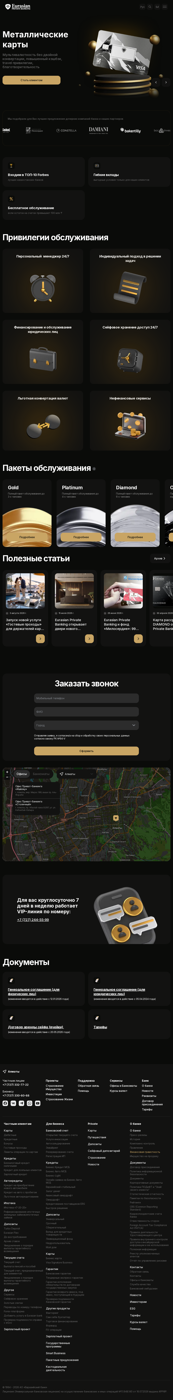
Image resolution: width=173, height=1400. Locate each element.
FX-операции (53, 1329)
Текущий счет (12, 1262)
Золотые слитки (13, 1302)
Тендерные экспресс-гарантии (64, 1277)
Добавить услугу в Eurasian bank (23, 1315)
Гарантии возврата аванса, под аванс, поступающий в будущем (65, 1293)
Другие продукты (58, 1308)
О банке (147, 1085)
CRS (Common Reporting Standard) (144, 1208)
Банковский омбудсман (143, 1288)
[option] (36, 790)
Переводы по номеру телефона (23, 1307)
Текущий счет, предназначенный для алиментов (23, 1272)
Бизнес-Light (53, 1175)
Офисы (22, 774)
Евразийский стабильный (60, 1186)
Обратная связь (88, 1085)
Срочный (51, 1223)
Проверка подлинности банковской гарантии (60, 1300)
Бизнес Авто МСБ (56, 1171)
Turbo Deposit (12, 1228)
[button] (116, 818)
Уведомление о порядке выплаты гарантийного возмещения (18, 1248)
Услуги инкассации (57, 1139)
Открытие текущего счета (62, 1135)
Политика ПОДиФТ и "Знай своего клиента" (146, 1188)
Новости (147, 1090)
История (135, 1139)
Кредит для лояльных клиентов (23, 1170)
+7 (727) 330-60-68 (16, 1095)
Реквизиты (149, 1096)
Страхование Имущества (55, 1087)
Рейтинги (135, 1202)
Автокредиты (13, 1180)
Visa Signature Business (59, 1262)
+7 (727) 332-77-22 (16, 1084)
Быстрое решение (57, 1208)
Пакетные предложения (62, 1360)
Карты (8, 1130)
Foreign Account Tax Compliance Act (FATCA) (148, 1226)
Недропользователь (58, 1243)
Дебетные (10, 1135)
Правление (136, 1147)
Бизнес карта (54, 1258)
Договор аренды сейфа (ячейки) (36, 1027)
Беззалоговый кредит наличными (17, 1164)
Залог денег (53, 1191)
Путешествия (97, 1137)
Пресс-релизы (138, 1135)
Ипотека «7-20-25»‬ (15, 1207)
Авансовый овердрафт (59, 1195)
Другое (9, 1290)
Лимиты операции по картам (21, 1151)
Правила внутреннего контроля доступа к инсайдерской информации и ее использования (149, 1242)
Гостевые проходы (15, 1147)
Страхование (97, 1157)
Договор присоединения (152, 1102)
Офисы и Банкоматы (123, 1085)
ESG (132, 1308)
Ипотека (9, 1203)
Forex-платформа (14, 1311)
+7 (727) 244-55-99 (33, 920)
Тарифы (100, 1027)
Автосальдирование (58, 1143)
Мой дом (51, 1247)
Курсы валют (118, 1090)
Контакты (136, 1267)
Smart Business (55, 1353)
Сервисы (9, 1294)
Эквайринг (52, 1147)
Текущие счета (14, 1257)
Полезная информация (143, 1249)
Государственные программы (58, 1344)
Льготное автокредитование (21, 1196)
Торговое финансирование (62, 1321)
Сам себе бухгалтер (58, 1317)
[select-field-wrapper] (86, 725)
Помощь (83, 1090)
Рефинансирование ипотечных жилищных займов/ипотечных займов (22, 1214)
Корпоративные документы (146, 1182)
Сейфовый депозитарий (104, 1150)
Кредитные (10, 1139)
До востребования (15, 1237)
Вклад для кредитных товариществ (59, 1233)
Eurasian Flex (11, 1232)
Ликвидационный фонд (59, 1238)
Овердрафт (53, 1199)
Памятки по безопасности (145, 1198)
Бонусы (8, 1143)
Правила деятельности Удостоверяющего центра (146, 1234)
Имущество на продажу (144, 1156)
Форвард (51, 1325)
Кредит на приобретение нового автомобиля (19, 1187)
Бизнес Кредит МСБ (58, 1167)
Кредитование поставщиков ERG (65, 1203)
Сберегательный (56, 1227)
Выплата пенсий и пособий (19, 1266)
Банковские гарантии (58, 1273)
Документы (138, 1162)
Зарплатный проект (17, 1329)
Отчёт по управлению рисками (148, 1260)
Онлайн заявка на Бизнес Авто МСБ (64, 1181)
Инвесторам (138, 1301)
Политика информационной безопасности (146, 1173)
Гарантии (52, 1269)
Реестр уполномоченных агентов (145, 1255)
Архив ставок (12, 1241)
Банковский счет (57, 1130)
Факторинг (52, 1312)
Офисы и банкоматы (141, 1280)
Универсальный (55, 1219)
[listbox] (36, 798)
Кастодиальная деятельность (56, 1368)
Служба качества (140, 1284)
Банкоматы (41, 774)
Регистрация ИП (55, 1156)
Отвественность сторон (144, 1220)
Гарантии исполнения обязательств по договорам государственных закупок (63, 1284)
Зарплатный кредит (15, 1174)
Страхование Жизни (59, 1099)
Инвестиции (54, 1094)
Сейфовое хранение (16, 1298)
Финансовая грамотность (145, 1151)
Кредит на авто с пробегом (20, 1192)
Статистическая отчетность (147, 1194)
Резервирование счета (59, 1151)
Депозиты (11, 1224)
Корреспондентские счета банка (146, 1215)
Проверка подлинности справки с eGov (23, 1321)
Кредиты (10, 1158)
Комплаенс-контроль (142, 1143)
